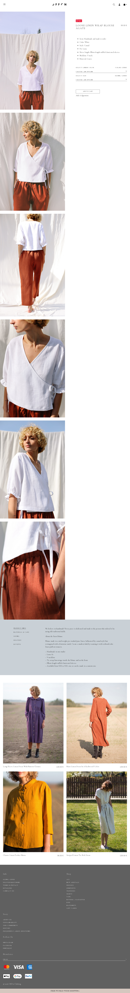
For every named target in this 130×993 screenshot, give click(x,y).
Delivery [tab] (17, 640)
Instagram (8, 942)
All (68, 879)
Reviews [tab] (17, 644)
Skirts (69, 894)
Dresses (70, 885)
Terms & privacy (10, 885)
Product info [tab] (20, 628)
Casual (86, 45)
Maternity (71, 905)
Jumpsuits (71, 888)
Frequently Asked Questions (16, 931)
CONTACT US (8, 891)
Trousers (71, 891)
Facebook (7, 945)
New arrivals (73, 882)
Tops (69, 897)
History (6, 928)
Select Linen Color (101, 67)
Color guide (121, 67)
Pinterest (7, 948)
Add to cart (88, 91)
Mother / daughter (76, 899)
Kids (68, 902)
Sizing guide (121, 76)
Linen (89, 59)
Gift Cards (72, 908)
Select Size (101, 76)
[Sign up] (126, 959)
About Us (7, 920)
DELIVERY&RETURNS (11, 882)
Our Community (10, 925)
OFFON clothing (59, 4)
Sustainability (10, 922)
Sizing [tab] (17, 636)
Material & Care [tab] (21, 632)
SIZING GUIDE (9, 879)
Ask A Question (82, 95)
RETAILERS (7, 888)
